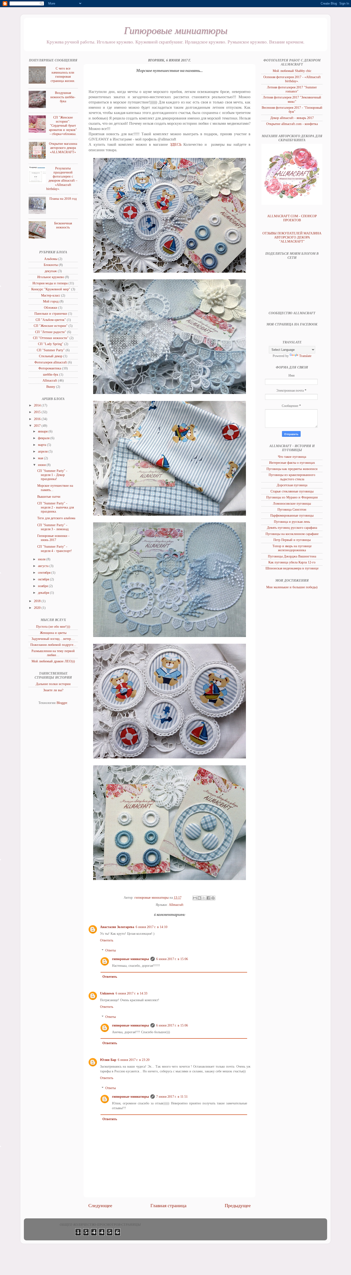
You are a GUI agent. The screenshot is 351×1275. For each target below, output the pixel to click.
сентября (44, 572)
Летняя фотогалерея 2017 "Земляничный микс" (292, 99)
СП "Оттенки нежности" (51, 338)
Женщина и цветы (53, 633)
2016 (38, 419)
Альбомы (50, 259)
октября (44, 579)
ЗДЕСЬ (177, 144)
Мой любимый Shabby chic (292, 71)
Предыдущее (238, 1205)
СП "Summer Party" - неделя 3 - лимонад (53, 527)
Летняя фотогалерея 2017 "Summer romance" (292, 89)
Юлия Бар (108, 1060)
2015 (38, 412)
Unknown (107, 993)
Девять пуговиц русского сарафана (292, 527)
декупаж (51, 271)
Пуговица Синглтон (291, 509)
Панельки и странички (50, 313)
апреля (43, 451)
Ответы (110, 950)
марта (42, 445)
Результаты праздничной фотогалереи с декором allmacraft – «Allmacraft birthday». (62, 178)
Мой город (50, 301)
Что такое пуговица (292, 457)
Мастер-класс (50, 295)
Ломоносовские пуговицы (292, 503)
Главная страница (168, 1205)
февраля (44, 438)
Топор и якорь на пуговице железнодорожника (292, 548)
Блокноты (51, 265)
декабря (44, 592)
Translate (305, 356)
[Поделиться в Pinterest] (213, 898)
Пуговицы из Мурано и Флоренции (292, 497)
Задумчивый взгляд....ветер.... (53, 639)
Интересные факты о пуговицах (292, 463)
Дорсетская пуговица (292, 485)
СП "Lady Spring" (50, 344)
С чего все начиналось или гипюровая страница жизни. (63, 74)
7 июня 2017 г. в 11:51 (172, 1096)
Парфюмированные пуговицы (292, 515)
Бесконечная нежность (63, 225)
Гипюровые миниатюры (175, 30)
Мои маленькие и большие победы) (292, 587)
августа (43, 566)
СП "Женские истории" (51, 326)
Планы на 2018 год (63, 198)
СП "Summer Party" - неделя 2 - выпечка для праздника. (55, 507)
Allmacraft (176, 905)
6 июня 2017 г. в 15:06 (172, 959)
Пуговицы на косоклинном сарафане (292, 534)
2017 (38, 425)
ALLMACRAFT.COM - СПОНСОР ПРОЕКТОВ (292, 218)
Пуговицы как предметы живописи (292, 469)
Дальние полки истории (53, 684)
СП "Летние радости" (50, 332)
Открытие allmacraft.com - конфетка (292, 124)
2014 (38, 405)
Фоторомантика (49, 368)
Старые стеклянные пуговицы (292, 491)
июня (42, 465)
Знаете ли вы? (53, 690)
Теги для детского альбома (56, 518)
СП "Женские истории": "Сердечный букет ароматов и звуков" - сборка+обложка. (63, 125)
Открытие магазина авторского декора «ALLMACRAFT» (63, 148)
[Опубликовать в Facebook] (208, 898)
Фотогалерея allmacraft (50, 362)
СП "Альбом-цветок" (51, 320)
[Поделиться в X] (204, 898)
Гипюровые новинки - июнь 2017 (53, 538)
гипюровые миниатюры (130, 959)
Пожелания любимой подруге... (53, 645)
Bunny (50, 387)
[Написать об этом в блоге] (199, 898)
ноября (43, 586)
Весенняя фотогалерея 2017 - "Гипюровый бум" (292, 109)
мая (41, 458)
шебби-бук (50, 374)
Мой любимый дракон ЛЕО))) (53, 661)
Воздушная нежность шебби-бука (62, 97)
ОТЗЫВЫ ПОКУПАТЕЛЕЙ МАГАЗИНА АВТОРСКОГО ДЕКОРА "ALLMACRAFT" (291, 237)
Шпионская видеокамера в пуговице (292, 568)
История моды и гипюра (50, 283)
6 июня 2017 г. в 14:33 (131, 993)
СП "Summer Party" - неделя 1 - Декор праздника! (52, 475)
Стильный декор (50, 356)
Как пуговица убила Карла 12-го (291, 562)
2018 (38, 601)
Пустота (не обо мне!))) (53, 626)
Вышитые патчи (48, 496)
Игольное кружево (50, 277)
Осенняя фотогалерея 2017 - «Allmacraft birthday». (292, 79)
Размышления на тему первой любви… (53, 653)
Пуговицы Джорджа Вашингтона (292, 556)
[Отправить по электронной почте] (194, 898)
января (43, 431)
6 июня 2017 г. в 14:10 (151, 927)
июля (42, 559)
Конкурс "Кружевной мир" (50, 289)
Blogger (62, 703)
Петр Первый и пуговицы (292, 540)
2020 (38, 608)
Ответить (106, 940)
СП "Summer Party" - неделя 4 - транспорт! (54, 548)
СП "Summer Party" (51, 350)
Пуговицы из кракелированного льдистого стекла (292, 477)
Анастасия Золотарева (117, 927)
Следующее (100, 1205)
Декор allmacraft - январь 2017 (292, 118)
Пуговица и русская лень (292, 522)
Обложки (50, 307)
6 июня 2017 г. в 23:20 (133, 1060)
